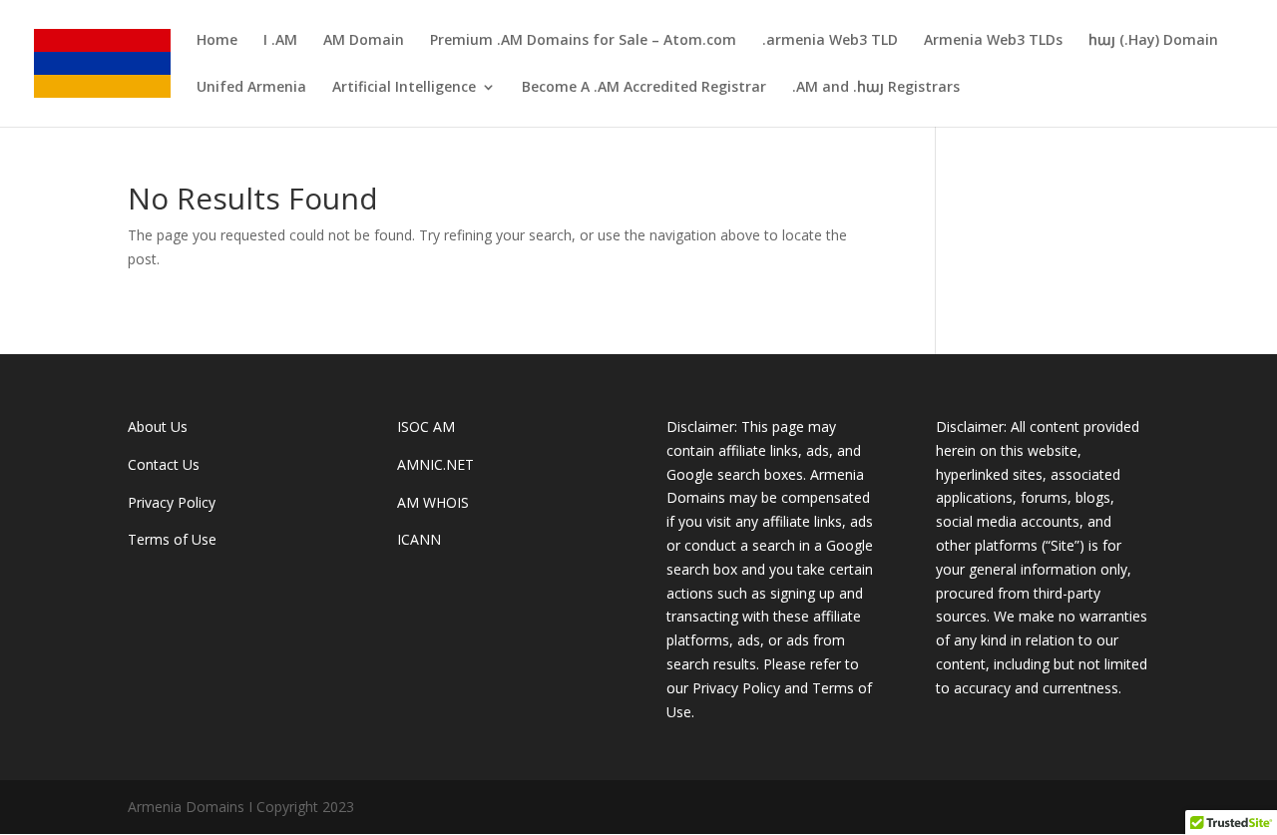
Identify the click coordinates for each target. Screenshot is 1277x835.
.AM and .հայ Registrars (876, 88)
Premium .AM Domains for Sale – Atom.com (583, 41)
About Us (158, 426)
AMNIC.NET (435, 464)
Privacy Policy (171, 502)
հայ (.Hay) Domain (1153, 41)
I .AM (280, 41)
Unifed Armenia (251, 88)
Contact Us (164, 464)
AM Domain (363, 41)
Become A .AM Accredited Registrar (644, 88)
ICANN (419, 539)
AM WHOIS (433, 502)
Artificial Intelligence (404, 88)
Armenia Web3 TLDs (993, 41)
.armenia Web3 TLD (830, 41)
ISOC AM (426, 426)
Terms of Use (172, 539)
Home (217, 41)
